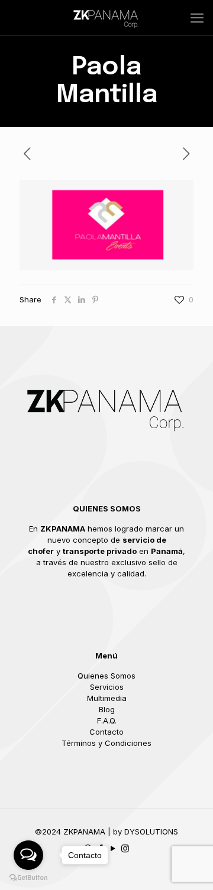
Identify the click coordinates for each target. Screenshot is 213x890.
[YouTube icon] (112, 848)
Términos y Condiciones (106, 743)
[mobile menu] (197, 18)
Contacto (106, 731)
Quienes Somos (106, 675)
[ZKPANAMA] (106, 17)
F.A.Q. (107, 720)
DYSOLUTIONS (151, 831)
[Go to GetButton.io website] (28, 878)
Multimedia (107, 698)
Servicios (107, 687)
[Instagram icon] (125, 848)
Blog (107, 709)
